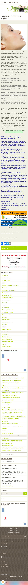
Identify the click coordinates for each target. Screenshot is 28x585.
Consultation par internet (8, 400)
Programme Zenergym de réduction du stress (12, 409)
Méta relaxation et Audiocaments (10, 423)
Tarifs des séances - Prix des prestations (11, 380)
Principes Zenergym (6, 346)
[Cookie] (3, 582)
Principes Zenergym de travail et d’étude (11, 450)
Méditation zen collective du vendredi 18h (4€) (12, 392)
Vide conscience (6, 307)
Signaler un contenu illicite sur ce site (14, 579)
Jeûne (3, 283)
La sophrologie (5, 390)
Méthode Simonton (6, 329)
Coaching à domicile (6, 295)
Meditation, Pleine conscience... (9, 405)
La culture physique (6, 402)
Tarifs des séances (6, 278)
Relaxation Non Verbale (7, 312)
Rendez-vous (5, 275)
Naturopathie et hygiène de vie (9, 395)
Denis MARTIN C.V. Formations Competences (12, 448)
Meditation (4, 302)
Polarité (4, 327)
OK (25, 493)
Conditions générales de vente (14, 532)
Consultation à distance (7, 297)
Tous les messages (7, 485)
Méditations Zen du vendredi (8, 290)
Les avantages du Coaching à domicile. (11, 397)
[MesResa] (23, 583)
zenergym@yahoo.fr (5, 574)
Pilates (3, 305)
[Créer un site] (5, 583)
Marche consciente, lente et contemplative (12, 440)
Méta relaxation (5, 319)
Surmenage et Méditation (8, 309)
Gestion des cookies (14, 530)
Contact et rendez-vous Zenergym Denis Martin (13, 378)
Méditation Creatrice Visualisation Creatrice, (12, 426)
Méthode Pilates (6, 407)
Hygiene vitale (5, 334)
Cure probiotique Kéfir (7, 339)
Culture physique (6, 300)
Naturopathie (5, 292)
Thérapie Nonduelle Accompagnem (10, 285)
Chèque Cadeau (6, 280)
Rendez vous (4, 546)
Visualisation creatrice (7, 322)
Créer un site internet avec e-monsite (13, 576)
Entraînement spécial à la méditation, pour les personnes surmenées (12, 413)
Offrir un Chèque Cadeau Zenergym (10, 383)
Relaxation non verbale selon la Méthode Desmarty (14, 416)
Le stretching (5, 421)
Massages (4, 324)
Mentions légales (14, 528)
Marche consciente (6, 336)
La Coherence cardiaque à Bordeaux (10, 418)
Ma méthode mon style (7, 341)
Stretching (4, 317)
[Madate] (14, 583)
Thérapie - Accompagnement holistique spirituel (13, 387)
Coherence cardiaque (7, 314)
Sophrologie (5, 287)
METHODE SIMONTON (7, 433)
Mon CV (4, 344)
